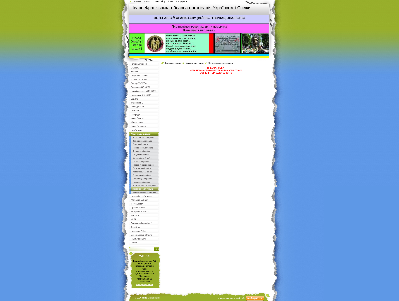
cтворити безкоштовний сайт (231, 298)
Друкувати (182, 1)
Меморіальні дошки (194, 63)
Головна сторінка (173, 63)
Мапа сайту (160, 1)
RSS (172, 1)
